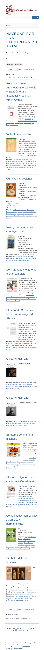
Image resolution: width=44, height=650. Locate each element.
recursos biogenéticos (13, 466)
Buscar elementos (11, 59)
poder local (29, 216)
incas (31, 256)
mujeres (28, 386)
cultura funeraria (27, 343)
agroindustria (24, 159)
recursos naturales (26, 466)
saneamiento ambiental (26, 167)
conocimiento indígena (21, 297)
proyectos (26, 165)
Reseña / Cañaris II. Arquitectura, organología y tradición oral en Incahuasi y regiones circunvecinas (21, 91)
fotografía (33, 421)
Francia (8, 423)
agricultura (16, 159)
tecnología (15, 260)
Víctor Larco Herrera (18, 134)
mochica (9, 347)
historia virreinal (11, 214)
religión (21, 598)
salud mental (14, 167)
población (27, 547)
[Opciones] (34, 17)
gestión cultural (11, 345)
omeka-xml (24, 618)
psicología (32, 165)
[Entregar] (37, 17)
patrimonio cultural (31, 163)
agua (30, 159)
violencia (27, 549)
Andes (15, 256)
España (34, 343)
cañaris (20, 121)
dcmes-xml (13, 618)
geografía (21, 256)
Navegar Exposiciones (12, 647)
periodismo (24, 464)
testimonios (22, 260)
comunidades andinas (30, 121)
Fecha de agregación (24, 77)
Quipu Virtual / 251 (17, 397)
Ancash (33, 537)
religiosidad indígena (17, 549)
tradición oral (14, 125)
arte (26, 382)
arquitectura (10, 297)
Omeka (36, 643)
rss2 (29, 618)
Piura (19, 216)
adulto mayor (30, 295)
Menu (8, 25)
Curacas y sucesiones (19, 178)
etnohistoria (30, 210)
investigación (10, 123)
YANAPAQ (8, 649)
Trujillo (8, 169)
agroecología (23, 498)
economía (30, 462)
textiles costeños (11, 468)
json (18, 618)
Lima (16, 163)
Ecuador (26, 421)
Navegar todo (10, 53)
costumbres (16, 210)
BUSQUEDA (18, 649)
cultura (20, 384)
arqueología (10, 161)
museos (14, 347)
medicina (21, 163)
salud (8, 167)
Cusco (26, 543)
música (21, 425)
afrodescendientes (19, 382)
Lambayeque (19, 123)
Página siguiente (29, 69)
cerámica (18, 343)
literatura (23, 386)
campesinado (22, 541)
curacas (23, 210)
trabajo (8, 301)
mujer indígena (19, 596)
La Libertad (20, 214)
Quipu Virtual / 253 (17, 358)
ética (22, 161)
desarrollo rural (21, 462)
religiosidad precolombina (20, 600)
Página (10, 69)
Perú (7, 125)
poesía (12, 388)
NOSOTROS (26, 647)
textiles (17, 388)
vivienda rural (15, 301)
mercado (18, 464)
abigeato (27, 537)
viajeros (29, 260)
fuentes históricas (11, 212)
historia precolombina (29, 212)
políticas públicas (15, 299)
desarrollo (13, 462)
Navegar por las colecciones (14, 645)
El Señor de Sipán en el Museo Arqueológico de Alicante (20, 314)
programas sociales (16, 165)
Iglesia (33, 545)
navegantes (18, 258)
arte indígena (25, 341)
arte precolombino (11, 384)
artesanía (30, 498)
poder (23, 216)
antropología (29, 119)
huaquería (32, 161)
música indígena (29, 123)
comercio (16, 421)
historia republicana (24, 545)
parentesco (9, 216)
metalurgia (28, 345)
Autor (14, 77)
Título (10, 77)
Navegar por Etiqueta (23, 53)
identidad (21, 502)
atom (7, 618)
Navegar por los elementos (13, 643)
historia (26, 161)
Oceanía (25, 258)
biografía (17, 161)
